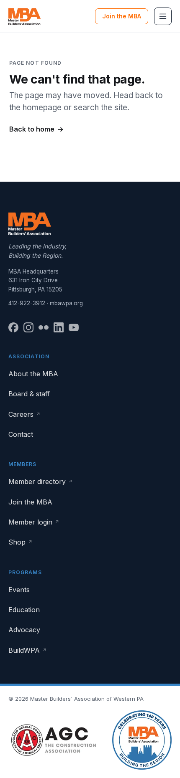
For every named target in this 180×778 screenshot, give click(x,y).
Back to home (36, 129)
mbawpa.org (66, 303)
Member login (33, 522)
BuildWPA (27, 650)
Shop (20, 542)
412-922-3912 (26, 303)
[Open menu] (163, 16)
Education (24, 610)
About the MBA (33, 374)
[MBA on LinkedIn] (58, 327)
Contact (20, 434)
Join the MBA (121, 16)
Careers (24, 414)
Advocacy (24, 630)
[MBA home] (24, 16)
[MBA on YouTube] (73, 327)
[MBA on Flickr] (43, 327)
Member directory (40, 481)
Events (19, 589)
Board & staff (29, 394)
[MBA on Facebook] (13, 327)
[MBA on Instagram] (28, 327)
